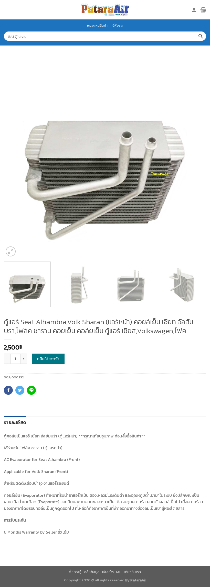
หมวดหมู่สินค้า (97, 25)
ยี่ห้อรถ (117, 25)
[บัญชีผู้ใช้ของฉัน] (194, 9)
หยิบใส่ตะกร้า (48, 359)
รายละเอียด (15, 422)
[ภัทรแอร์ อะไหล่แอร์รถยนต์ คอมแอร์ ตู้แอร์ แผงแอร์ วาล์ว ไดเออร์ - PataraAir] (105, 9)
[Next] (195, 157)
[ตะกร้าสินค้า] (203, 9)
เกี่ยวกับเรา (132, 572)
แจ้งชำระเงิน (112, 572)
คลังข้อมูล (92, 572)
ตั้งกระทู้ (75, 572)
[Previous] (14, 157)
